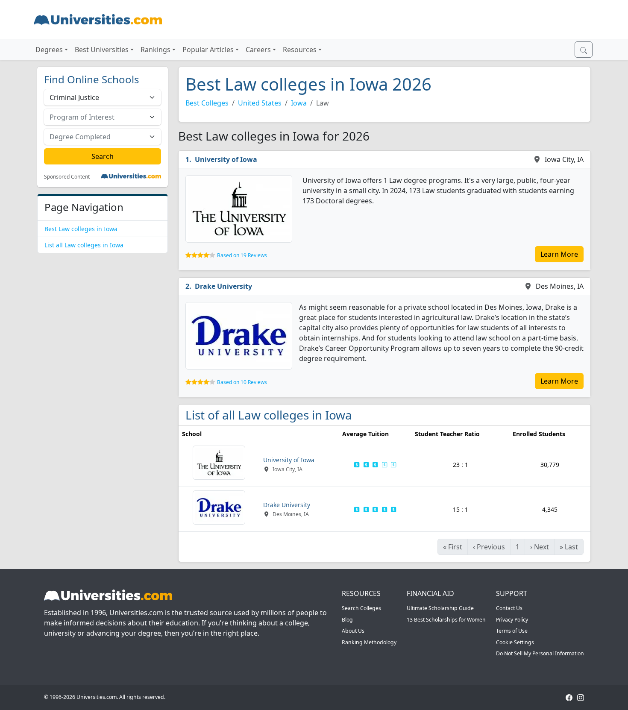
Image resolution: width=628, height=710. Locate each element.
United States (260, 103)
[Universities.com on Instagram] (580, 697)
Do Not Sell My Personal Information (540, 653)
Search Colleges (361, 608)
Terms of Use (512, 630)
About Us (353, 630)
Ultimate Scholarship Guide (440, 608)
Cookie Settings (515, 642)
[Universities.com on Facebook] (569, 697)
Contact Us (509, 608)
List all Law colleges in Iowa (83, 245)
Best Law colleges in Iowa (80, 229)
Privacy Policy (512, 619)
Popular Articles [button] (208, 49)
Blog (347, 619)
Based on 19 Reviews (242, 255)
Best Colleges (207, 103)
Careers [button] (258, 49)
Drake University (223, 286)
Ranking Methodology (369, 642)
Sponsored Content (67, 177)
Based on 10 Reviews (242, 382)
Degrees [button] (49, 49)
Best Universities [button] (102, 49)
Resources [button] (300, 49)
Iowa (299, 103)
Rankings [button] (155, 49)
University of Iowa (226, 159)
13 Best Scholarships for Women (446, 619)
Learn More (559, 254)
